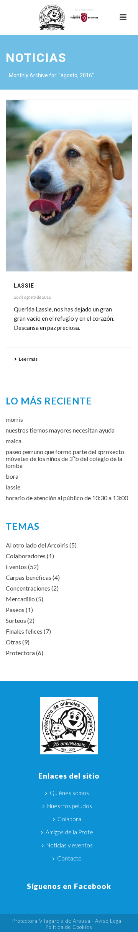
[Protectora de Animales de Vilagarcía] (69, 17)
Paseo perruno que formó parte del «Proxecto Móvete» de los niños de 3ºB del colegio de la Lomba (65, 458)
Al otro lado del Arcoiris (37, 545)
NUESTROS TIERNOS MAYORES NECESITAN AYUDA (60, 430)
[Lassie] (69, 185)
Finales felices (24, 631)
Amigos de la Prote (69, 832)
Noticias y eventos (69, 845)
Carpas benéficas (28, 577)
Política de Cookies (69, 927)
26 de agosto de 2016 (32, 297)
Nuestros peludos (69, 805)
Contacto (69, 858)
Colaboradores (26, 556)
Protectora (20, 652)
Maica (13, 441)
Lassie (24, 286)
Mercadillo (20, 599)
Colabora (69, 819)
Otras (13, 642)
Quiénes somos (69, 792)
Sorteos (16, 620)
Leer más (28, 359)
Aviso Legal (109, 921)
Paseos (15, 609)
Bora (12, 476)
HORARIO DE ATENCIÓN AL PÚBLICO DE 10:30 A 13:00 (67, 497)
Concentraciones (28, 588)
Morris (14, 419)
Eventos (16, 566)
